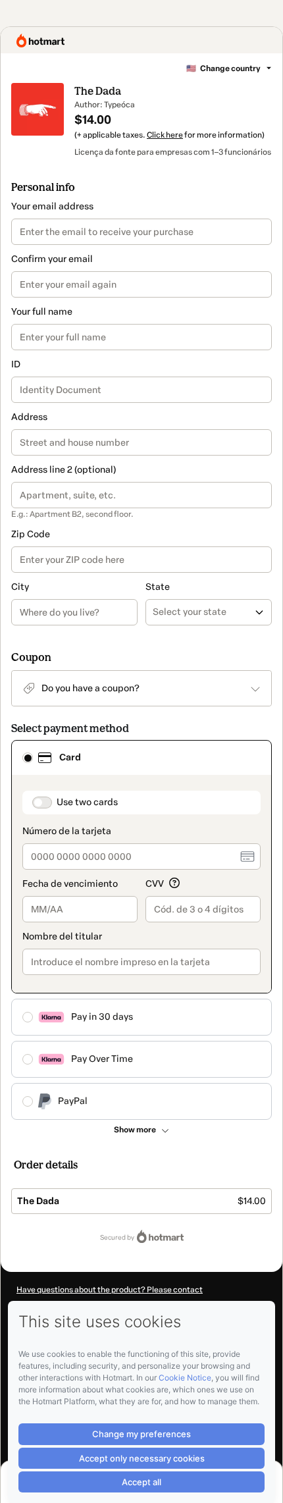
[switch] (42, 802)
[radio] (27, 757)
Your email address (52, 206)
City (20, 587)
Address (29, 417)
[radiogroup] (141, 930)
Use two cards (87, 802)
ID (15, 364)
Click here (165, 135)
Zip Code (30, 534)
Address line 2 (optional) (63, 469)
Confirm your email (52, 259)
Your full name (41, 311)
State (157, 587)
